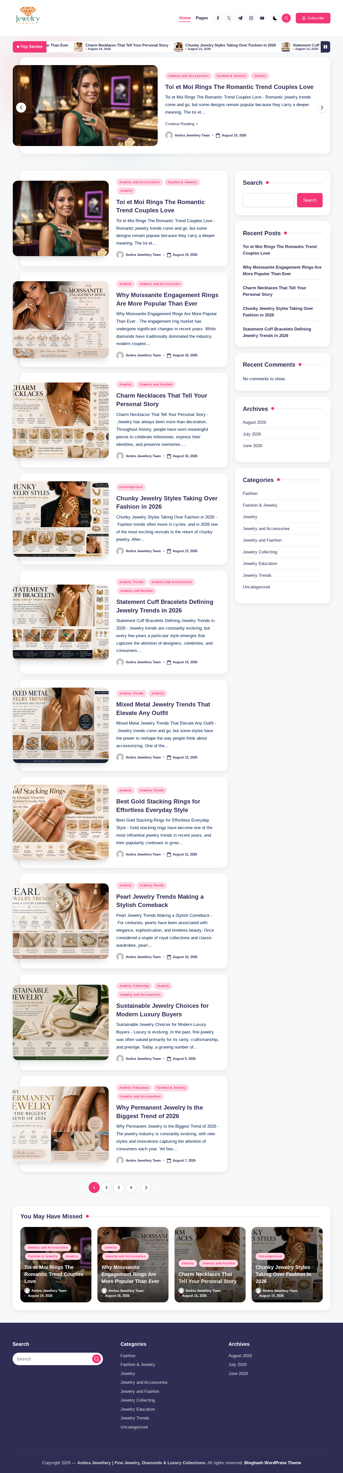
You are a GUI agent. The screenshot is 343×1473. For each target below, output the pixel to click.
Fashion (250, 521)
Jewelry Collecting (134, 1013)
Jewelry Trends (131, 609)
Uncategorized (130, 514)
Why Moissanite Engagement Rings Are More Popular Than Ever (282, 298)
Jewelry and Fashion (156, 412)
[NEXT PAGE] (145, 1215)
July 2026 (252, 461)
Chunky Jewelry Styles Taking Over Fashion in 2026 (157, 45)
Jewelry (244, 89)
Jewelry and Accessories (278, 89)
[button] (313, 18)
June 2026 (252, 473)
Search (253, 210)
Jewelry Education (134, 1115)
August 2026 (254, 450)
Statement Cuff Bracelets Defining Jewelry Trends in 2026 (270, 45)
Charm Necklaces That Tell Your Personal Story (54, 45)
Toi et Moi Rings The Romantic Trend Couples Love (280, 277)
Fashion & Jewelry (182, 210)
